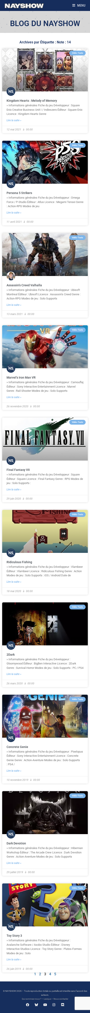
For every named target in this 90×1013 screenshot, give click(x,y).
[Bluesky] (36, 1004)
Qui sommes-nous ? (31, 999)
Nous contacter (61, 999)
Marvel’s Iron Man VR (21, 377)
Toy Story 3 (14, 935)
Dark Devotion (16, 843)
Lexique (47, 999)
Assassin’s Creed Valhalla (24, 285)
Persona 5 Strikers (19, 193)
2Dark (11, 654)
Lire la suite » (14, 120)
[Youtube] (45, 1004)
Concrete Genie (17, 747)
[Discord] (62, 1004)
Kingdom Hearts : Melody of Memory (32, 100)
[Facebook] (27, 1004)
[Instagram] (53, 1004)
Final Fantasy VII (18, 470)
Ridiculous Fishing (19, 562)
